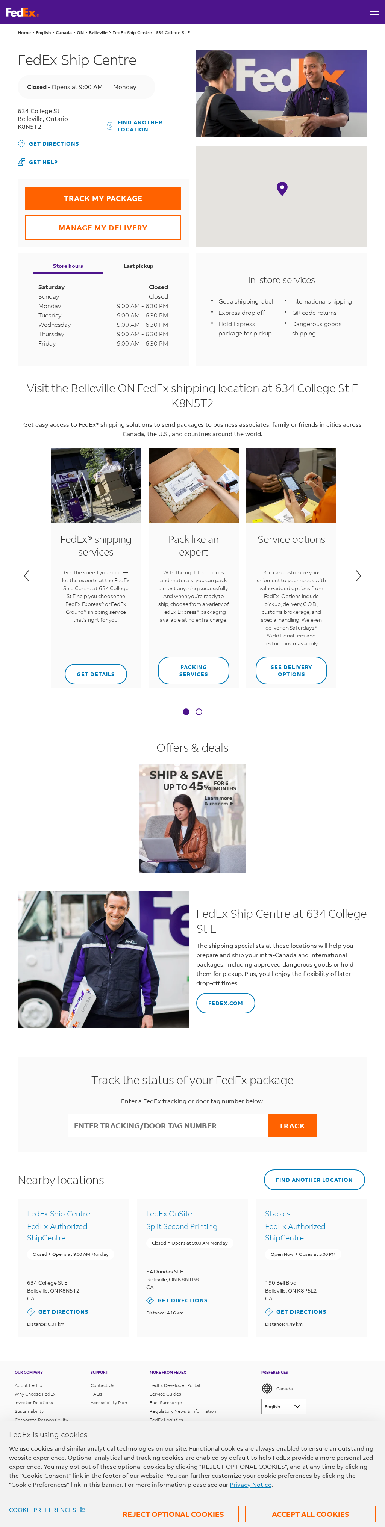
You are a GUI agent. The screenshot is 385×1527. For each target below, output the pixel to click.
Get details (91, 671)
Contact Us (102, 1385)
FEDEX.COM (219, 1000)
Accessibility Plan (109, 1402)
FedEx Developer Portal (175, 1385)
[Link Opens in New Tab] (192, 818)
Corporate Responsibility (41, 1420)
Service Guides (165, 1394)
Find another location (140, 126)
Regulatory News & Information (183, 1411)
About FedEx (28, 1385)
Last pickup (138, 265)
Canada (284, 1388)
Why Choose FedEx (35, 1394)
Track (292, 1125)
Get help (38, 161)
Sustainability (29, 1411)
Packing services (183, 667)
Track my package (83, 195)
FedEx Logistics (166, 1420)
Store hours (68, 265)
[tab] (186, 712)
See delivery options (284, 667)
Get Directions (48, 143)
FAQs (96, 1394)
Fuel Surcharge (166, 1402)
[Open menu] (374, 12)
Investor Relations (34, 1402)
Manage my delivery (86, 223)
